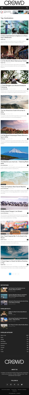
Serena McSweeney (4, 188)
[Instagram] (11, 384)
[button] (27, 8)
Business (3, 345)
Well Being (3, 341)
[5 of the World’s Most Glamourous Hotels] (14, 52)
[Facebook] (7, 384)
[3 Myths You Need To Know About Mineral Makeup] (4, 313)
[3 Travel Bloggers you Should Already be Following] (14, 77)
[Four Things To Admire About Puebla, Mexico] (4, 326)
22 (27, 264)
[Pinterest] (14, 384)
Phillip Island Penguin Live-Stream (11, 211)
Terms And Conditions (6, 389)
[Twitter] (21, 384)
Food (2, 349)
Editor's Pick (3, 209)
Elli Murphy (3, 113)
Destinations (3, 33)
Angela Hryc (3, 39)
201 (27, 62)
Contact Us (14, 391)
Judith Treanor (4, 239)
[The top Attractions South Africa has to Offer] (14, 102)
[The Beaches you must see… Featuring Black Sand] (14, 153)
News (2, 337)
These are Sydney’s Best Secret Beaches (13, 187)
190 (27, 39)
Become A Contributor (22, 389)
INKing (2, 258)
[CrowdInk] (14, 3)
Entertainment (4, 343)
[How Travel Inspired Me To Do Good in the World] (14, 227)
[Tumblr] (18, 384)
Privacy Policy (14, 389)
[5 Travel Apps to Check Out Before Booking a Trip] (14, 252)
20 (27, 239)
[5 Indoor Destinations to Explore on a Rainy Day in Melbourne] (14, 27)
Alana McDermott (4, 88)
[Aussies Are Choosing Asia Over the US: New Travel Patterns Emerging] (4, 302)
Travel (2, 351)
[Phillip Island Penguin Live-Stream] (14, 203)
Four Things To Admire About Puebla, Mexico (18, 324)
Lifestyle (2, 347)
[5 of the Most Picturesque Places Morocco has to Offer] (14, 127)
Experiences (3, 58)
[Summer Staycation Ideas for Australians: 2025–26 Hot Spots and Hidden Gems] (4, 296)
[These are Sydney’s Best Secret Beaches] (14, 178)
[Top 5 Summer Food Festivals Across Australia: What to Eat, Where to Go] (4, 290)
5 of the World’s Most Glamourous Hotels (14, 61)
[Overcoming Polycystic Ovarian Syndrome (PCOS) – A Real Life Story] (4, 320)
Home (2, 16)
